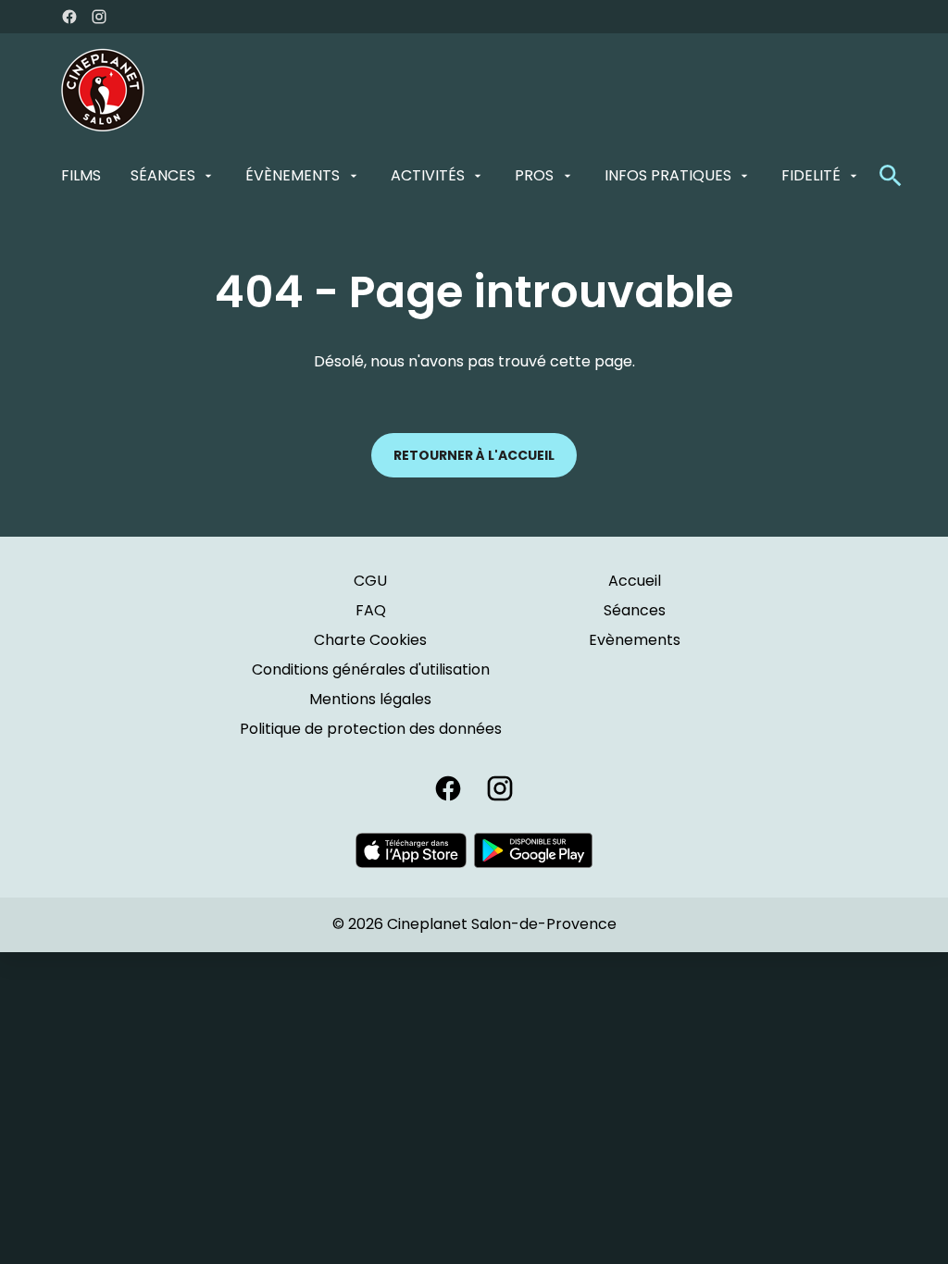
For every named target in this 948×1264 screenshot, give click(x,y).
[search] (890, 176)
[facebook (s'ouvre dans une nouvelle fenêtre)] (69, 16)
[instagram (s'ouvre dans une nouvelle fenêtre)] (99, 16)
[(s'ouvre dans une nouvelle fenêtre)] (411, 850)
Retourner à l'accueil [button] (474, 455)
